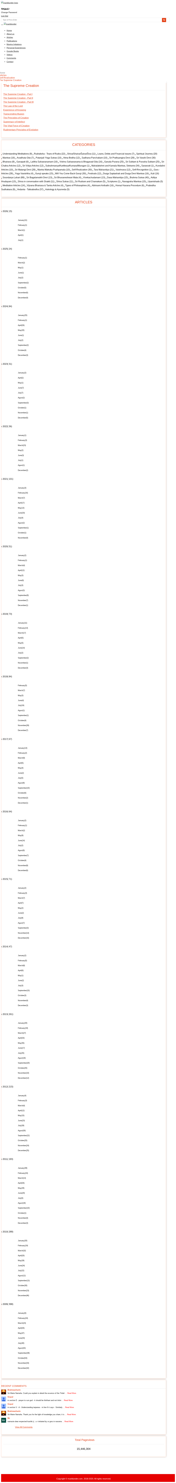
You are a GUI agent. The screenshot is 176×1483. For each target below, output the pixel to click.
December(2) (23, 470)
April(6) (21, 970)
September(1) (23, 528)
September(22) (24, 1135)
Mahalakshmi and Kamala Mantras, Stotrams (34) (115, 166)
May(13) (21, 508)
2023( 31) (7, 364)
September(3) (23, 403)
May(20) (21, 330)
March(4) (21, 565)
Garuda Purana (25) (114, 162)
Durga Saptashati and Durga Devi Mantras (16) (126, 173)
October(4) (22, 350)
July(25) (21, 1053)
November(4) (23, 538)
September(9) (23, 595)
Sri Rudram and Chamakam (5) (90, 181)
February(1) (22, 225)
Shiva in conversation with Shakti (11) (36, 181)
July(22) (21, 1270)
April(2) (21, 378)
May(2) (20, 450)
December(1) (23, 605)
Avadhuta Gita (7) (25, 158)
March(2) (21, 263)
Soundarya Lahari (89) (13, 177)
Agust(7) (21, 923)
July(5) (20, 778)
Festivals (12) (94, 173)
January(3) (22, 488)
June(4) (21, 700)
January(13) (22, 748)
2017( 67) (7, 739)
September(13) (24, 1281)
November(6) (23, 293)
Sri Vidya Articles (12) (32, 166)
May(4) (20, 768)
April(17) (21, 503)
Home (9, 30)
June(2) (21, 773)
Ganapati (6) (22, 162)
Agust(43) (22, 1348)
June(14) (21, 648)
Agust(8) (21, 783)
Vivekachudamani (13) (94, 177)
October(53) (22, 1358)
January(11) (22, 220)
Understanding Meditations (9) (17, 154)
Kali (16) (155, 173)
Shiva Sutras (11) (64, 181)
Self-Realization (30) (82, 169)
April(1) (21, 235)
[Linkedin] (6, 9)
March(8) (21, 965)
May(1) (20, 268)
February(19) (23, 1028)
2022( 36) (7, 426)
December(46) (23, 1295)
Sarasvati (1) (147, 166)
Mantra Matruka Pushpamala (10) (53, 169)
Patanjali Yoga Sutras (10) (48, 158)
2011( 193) (8, 1159)
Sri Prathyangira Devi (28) (121, 158)
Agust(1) (21, 465)
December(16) (23, 938)
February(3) (22, 440)
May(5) (20, 643)
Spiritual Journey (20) (146, 154)
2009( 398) (8, 1304)
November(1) (23, 413)
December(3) (23, 355)
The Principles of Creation (16, 118)
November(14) (23, 933)
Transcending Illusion (13, 114)
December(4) (23, 298)
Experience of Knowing (14, 110)
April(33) (21, 1038)
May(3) (20, 575)
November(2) (23, 798)
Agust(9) (21, 850)
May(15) (21, 1115)
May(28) (21, 1260)
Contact (10, 62)
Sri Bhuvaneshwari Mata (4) (67, 177)
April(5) (21, 638)
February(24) (23, 1173)
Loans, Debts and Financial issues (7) (115, 154)
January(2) (22, 373)
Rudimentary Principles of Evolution (20, 130)
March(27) (22, 1033)
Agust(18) (22, 1058)
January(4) (22, 1096)
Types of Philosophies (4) (77, 185)
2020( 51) (7, 546)
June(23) (21, 1121)
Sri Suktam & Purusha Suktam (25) (143, 162)
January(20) (22, 1023)
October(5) (22, 288)
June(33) (21, 513)
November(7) (23, 600)
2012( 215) (8, 1086)
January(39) (22, 1168)
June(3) (21, 455)
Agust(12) (22, 1276)
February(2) (22, 753)
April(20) (21, 1256)
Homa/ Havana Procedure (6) (130, 185)
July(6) (20, 1198)
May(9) (20, 835)
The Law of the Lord (13, 106)
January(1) (22, 435)
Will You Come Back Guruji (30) (70, 173)
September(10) (24, 788)
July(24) (21, 705)
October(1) (22, 408)
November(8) (23, 865)
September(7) (23, 855)
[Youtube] (5, 9)
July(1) (20, 240)
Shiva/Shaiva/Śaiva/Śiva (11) (81, 154)
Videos (10, 55)
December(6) (23, 870)
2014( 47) (7, 946)
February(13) (23, 628)
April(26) (21, 325)
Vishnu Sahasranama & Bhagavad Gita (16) (81, 162)
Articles (10, 37)
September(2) (23, 283)
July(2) (20, 278)
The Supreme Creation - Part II (18, 98)
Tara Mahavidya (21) (104, 169)
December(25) (23, 1150)
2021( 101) (8, 479)
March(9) (21, 758)
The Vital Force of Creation (16, 126)
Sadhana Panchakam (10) (94, 158)
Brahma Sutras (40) (139, 177)
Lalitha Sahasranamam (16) (44, 162)
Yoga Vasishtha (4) (24, 173)
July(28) (21, 1125)
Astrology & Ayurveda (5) (57, 189)
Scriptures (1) (113, 181)
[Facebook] (1, 9)
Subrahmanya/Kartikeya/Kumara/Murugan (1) (67, 166)
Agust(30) (22, 1131)
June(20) (21, 1193)
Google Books (13, 51)
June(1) (21, 273)
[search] (164, 20)
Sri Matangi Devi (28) (25, 169)
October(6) (22, 793)
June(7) (21, 388)
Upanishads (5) (155, 181)
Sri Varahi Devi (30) (146, 158)
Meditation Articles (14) (14, 185)
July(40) (21, 1343)
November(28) (23, 725)
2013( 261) (8, 1014)
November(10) (23, 1073)
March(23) (22, 445)
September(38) (24, 1353)
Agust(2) (21, 398)
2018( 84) (7, 676)
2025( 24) (7, 249)
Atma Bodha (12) (71, 158)
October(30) (22, 1285)
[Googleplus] (8, 9)
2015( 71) (7, 879)
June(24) (21, 1266)
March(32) (22, 1251)
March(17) (22, 633)
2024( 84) (7, 306)
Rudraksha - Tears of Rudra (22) (49, 154)
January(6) (22, 1313)
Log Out (4, 16)
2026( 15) (7, 211)
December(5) (23, 418)
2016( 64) (7, 811)
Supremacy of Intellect (14, 122)
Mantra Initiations (14, 44)
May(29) (21, 1188)
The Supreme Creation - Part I (17, 94)
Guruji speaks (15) (44, 173)
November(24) (23, 1145)
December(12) (23, 1078)
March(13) (22, 1178)
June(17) (21, 1048)
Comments (11, 58)
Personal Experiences (16, 48)
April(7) (21, 903)
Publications (12, 41)
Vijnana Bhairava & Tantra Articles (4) (45, 185)
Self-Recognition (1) (142, 169)
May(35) (21, 1043)
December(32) (23, 1368)
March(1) (21, 230)
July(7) (20, 393)
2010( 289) (8, 1232)
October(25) (22, 1068)
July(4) (20, 518)
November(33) (23, 1363)
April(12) (21, 570)
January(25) (22, 315)
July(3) (20, 585)
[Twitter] (3, 9)
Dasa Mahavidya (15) (117, 177)
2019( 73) (7, 614)
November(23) (23, 1291)
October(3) (22, 995)
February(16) (23, 493)
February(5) (22, 685)
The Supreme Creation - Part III (18, 102)
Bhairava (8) (9, 162)
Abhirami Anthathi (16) (103, 185)
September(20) (24, 1063)
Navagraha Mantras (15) (134, 181)
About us (10, 34)
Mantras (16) (9, 158)
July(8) (20, 918)
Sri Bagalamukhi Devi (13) (39, 177)
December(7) (23, 730)
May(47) (21, 1333)
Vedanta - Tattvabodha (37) (30, 189)
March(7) (21, 498)
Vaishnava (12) (123, 169)
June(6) (21, 580)
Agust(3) (21, 590)
